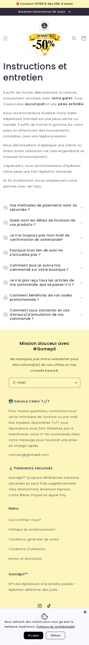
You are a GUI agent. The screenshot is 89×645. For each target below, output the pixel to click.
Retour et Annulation (25, 559)
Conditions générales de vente (34, 539)
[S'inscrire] (75, 383)
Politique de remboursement (32, 529)
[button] (5, 38)
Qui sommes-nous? (25, 520)
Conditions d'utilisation (27, 549)
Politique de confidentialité (56, 627)
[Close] (85, 612)
